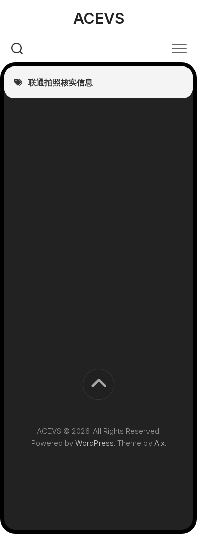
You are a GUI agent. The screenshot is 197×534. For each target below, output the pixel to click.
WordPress (94, 443)
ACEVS (98, 18)
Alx (159, 443)
